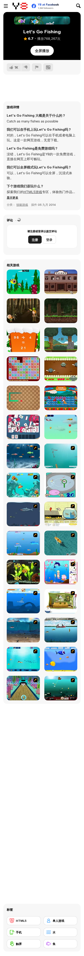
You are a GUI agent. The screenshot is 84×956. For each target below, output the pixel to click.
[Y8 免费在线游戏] (20, 6)
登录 (49, 240)
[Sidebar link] (5, 6)
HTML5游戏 (33, 192)
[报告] (37, 67)
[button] (12, 197)
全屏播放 (42, 50)
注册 (35, 240)
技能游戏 (22, 204)
